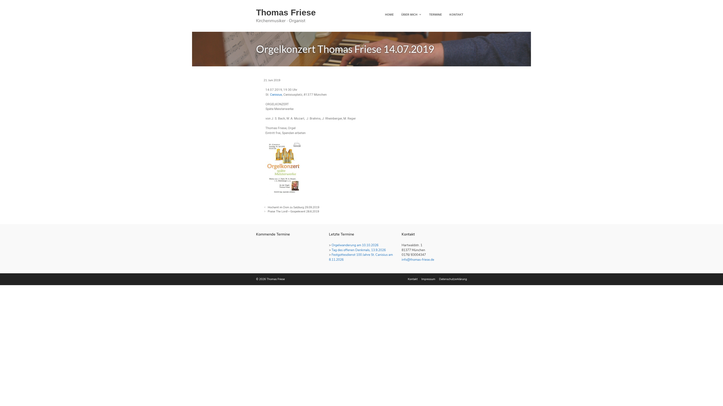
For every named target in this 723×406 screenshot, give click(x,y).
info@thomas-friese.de (418, 260)
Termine (435, 14)
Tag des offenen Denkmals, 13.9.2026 (359, 250)
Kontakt (456, 14)
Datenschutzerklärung (453, 279)
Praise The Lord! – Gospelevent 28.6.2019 (293, 211)
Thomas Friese (286, 12)
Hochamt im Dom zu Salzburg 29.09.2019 (293, 207)
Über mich (409, 14)
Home (389, 14)
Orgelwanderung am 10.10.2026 (355, 245)
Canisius (276, 94)
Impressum (428, 279)
